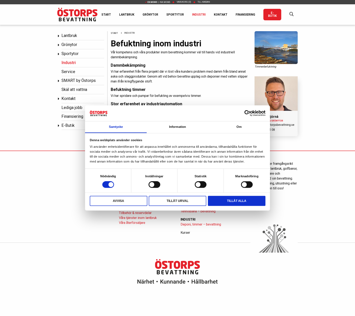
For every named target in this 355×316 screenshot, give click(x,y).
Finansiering (245, 14)
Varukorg (184, 2)
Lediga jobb (71, 107)
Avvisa (118, 201)
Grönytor (150, 14)
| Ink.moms (159, 2)
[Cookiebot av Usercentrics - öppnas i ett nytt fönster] (247, 113)
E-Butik (272, 14)
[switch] (154, 184)
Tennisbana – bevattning (198, 211)
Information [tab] (177, 126)
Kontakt (220, 14)
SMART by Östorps (78, 80)
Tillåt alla (236, 201)
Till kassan (204, 2)
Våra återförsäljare (132, 223)
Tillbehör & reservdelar (135, 213)
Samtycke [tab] (116, 126)
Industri (199, 14)
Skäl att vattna (74, 89)
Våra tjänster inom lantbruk (138, 218)
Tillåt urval (177, 201)
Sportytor (175, 14)
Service (68, 71)
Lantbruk (126, 14)
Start (106, 14)
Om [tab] (239, 126)
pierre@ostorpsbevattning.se (275, 124)
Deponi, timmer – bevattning (201, 224)
